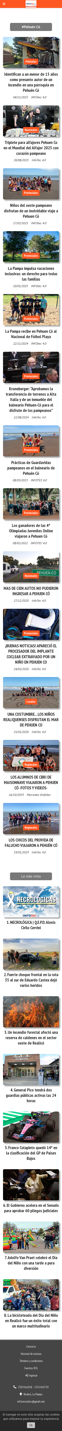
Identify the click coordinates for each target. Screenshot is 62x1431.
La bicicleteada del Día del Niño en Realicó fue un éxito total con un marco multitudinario (31, 1320)
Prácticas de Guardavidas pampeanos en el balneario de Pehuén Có (31, 468)
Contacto (31, 1346)
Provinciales (31, 193)
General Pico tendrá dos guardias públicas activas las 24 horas (31, 1095)
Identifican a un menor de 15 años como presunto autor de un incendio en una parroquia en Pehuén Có (31, 82)
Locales (31, 701)
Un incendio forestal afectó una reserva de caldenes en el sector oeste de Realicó (32, 1037)
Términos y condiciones (31, 1361)
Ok (31, 1425)
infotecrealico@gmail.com (31, 1401)
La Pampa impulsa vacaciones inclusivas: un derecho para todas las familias (31, 273)
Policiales (31, 61)
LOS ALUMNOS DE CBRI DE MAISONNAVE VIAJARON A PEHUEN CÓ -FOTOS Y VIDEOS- (31, 782)
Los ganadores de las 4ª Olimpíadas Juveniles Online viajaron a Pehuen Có (31, 531)
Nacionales (31, 130)
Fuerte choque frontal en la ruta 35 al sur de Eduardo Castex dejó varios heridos (31, 980)
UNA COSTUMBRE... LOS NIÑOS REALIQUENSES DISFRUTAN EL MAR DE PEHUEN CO (31, 719)
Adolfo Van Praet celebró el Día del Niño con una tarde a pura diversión (32, 1263)
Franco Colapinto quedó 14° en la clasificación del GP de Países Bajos (31, 1153)
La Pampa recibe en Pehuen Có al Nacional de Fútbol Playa (31, 333)
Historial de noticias (31, 1354)
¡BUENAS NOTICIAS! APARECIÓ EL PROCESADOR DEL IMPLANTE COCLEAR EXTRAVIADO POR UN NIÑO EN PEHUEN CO (31, 654)
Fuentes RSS (31, 1368)
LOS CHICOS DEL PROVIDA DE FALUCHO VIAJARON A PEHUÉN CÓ (31, 842)
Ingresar (33, 1375)
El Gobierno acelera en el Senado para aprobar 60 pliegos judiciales (31, 1207)
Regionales (31, 764)
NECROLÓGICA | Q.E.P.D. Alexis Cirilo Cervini (32, 924)
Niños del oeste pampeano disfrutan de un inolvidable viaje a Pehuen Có (31, 210)
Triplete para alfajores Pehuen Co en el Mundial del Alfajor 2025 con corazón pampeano (31, 148)
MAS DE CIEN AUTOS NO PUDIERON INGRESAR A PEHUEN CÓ (31, 590)
